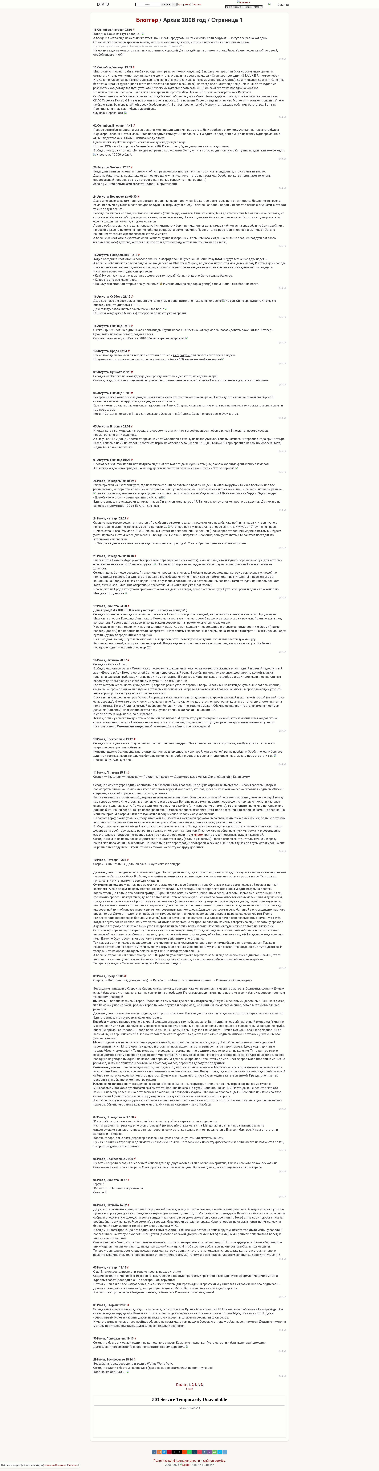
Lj (195, 1451)
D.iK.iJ (103, 4)
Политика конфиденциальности (176, 1460)
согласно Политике (55, 1465)
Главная (181, 1384)
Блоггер (147, 20)
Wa (214, 1451)
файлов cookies (214, 1460)
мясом (198, 834)
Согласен (73, 1465)
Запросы (196, 4)
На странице (184, 4)
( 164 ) (189, 1389)
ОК (159, 1451)
